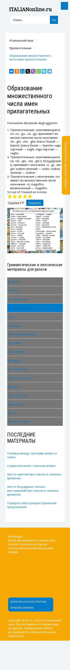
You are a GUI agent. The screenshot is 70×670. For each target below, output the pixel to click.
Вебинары (15, 536)
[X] (27, 71)
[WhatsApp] (38, 71)
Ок (54, 20)
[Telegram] (49, 71)
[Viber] (33, 71)
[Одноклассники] (17, 71)
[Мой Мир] (22, 71)
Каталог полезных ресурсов (27, 544)
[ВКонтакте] (11, 71)
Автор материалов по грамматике (31, 540)
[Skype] (44, 71)
